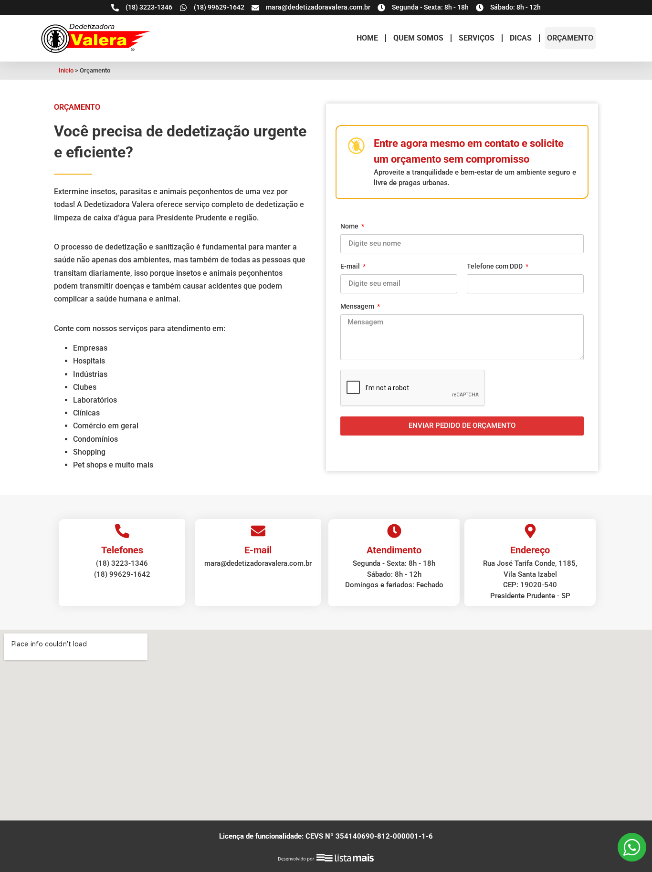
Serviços (476, 37)
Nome (350, 226)
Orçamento (570, 37)
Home (367, 37)
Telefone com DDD (495, 266)
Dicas (521, 37)
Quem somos (418, 37)
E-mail (350, 266)
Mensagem (358, 306)
